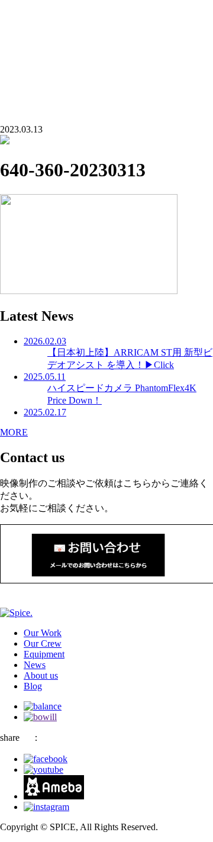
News (35, 665)
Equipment (44, 654)
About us (41, 9)
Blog (33, 30)
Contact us (20, 50)
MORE (14, 432)
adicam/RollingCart (60, 19)
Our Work (43, 633)
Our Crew (43, 643)
